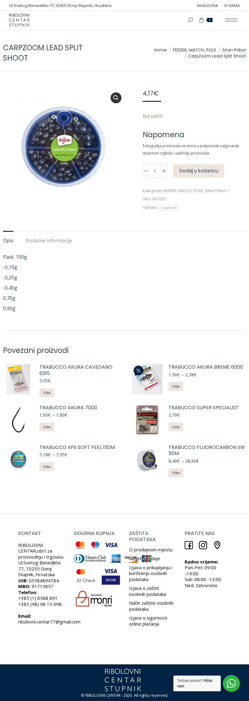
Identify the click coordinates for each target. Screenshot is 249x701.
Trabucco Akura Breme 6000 (206, 367)
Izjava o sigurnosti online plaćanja (148, 621)
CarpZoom (168, 207)
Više (46, 392)
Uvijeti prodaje (144, 558)
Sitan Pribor (215, 190)
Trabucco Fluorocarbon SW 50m (207, 450)
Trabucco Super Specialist (204, 408)
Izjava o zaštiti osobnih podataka (147, 591)
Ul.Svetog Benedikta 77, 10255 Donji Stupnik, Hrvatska (60, 5)
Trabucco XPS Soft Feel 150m (77, 447)
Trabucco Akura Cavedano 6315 (75, 370)
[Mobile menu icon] (231, 20)
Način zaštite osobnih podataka (151, 606)
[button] (116, 97)
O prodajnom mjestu (150, 550)
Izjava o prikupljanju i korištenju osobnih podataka (150, 573)
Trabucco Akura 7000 (68, 408)
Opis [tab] (8, 240)
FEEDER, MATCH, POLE (183, 190)
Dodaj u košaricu (198, 170)
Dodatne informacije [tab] (49, 240)
